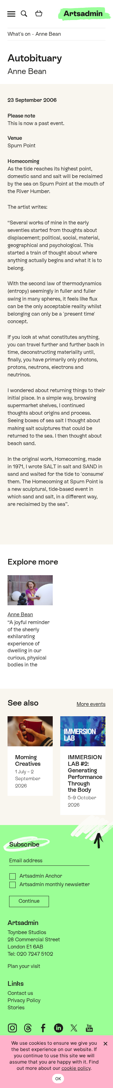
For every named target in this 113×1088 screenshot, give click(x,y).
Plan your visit (24, 966)
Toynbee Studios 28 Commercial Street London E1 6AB (34, 939)
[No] (105, 1043)
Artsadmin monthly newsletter (54, 884)
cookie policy (76, 1068)
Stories (16, 1008)
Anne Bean (48, 34)
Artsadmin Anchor (40, 876)
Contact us (20, 993)
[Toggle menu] (13, 13)
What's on (19, 34)
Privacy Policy (24, 1000)
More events (91, 704)
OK (58, 1078)
